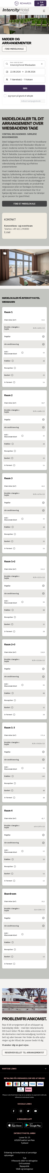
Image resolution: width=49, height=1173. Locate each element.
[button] (24, 267)
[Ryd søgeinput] (42, 64)
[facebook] (13, 1111)
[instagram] (21, 1111)
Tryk (24, 1158)
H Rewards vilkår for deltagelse (24, 1161)
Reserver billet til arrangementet (24, 1052)
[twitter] (28, 1111)
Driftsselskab (24, 1163)
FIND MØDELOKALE (14, 49)
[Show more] (4, 253)
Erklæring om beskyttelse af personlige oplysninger (20, 1154)
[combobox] (24, 64)
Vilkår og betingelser (24, 1169)
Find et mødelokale (24, 203)
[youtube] (35, 1111)
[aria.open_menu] (44, 11)
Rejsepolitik (24, 1166)
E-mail (7, 232)
